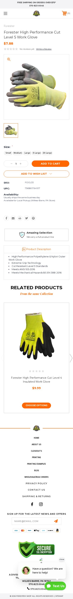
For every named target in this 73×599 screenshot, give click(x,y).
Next (71, 358)
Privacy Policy (36, 483)
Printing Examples (36, 463)
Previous (2, 358)
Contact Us (36, 489)
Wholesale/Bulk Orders (36, 477)
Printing (36, 457)
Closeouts (36, 451)
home (36, 437)
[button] (10, 13)
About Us (36, 444)
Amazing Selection (39, 232)
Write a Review (44, 49)
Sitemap (59, 596)
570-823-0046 (36, 6)
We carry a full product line (40, 237)
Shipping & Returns (36, 496)
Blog (36, 470)
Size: (8, 147)
